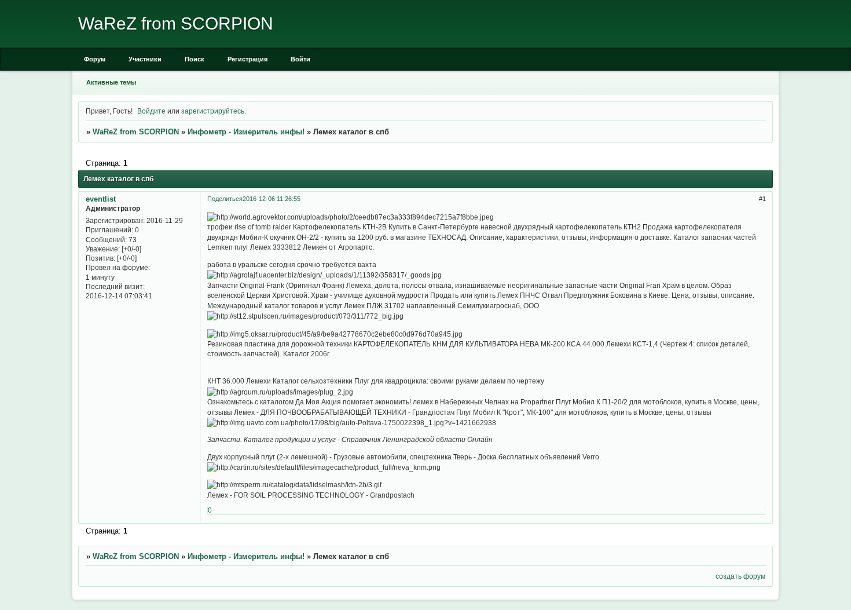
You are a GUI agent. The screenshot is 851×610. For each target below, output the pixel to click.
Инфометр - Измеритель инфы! (246, 131)
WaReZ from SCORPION (136, 131)
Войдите (151, 111)
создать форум (740, 576)
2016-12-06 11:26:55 (271, 198)
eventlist (101, 199)
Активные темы (111, 82)
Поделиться (225, 198)
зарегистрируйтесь (212, 111)
